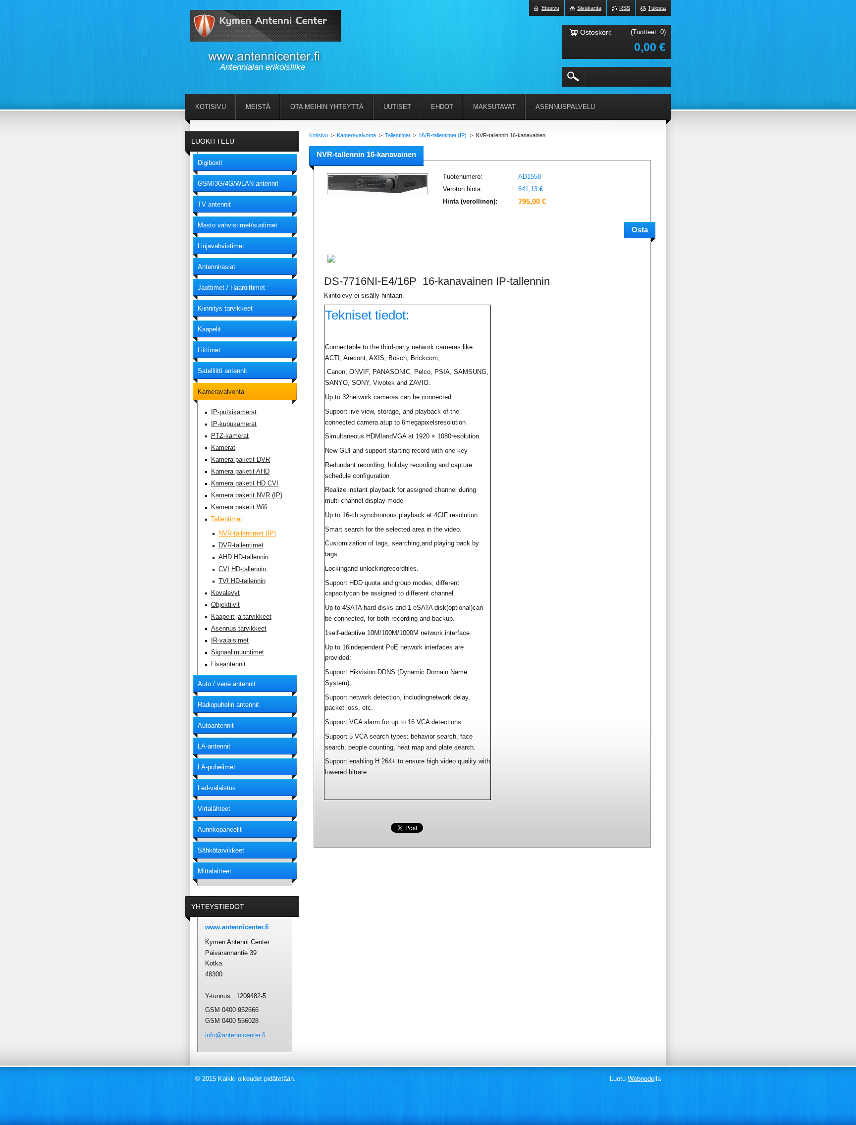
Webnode (641, 1078)
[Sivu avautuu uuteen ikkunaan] (377, 195)
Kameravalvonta (356, 135)
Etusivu (550, 8)
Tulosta (657, 8)
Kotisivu (318, 135)
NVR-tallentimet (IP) (443, 135)
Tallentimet (397, 135)
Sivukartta (589, 8)
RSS (624, 8)
